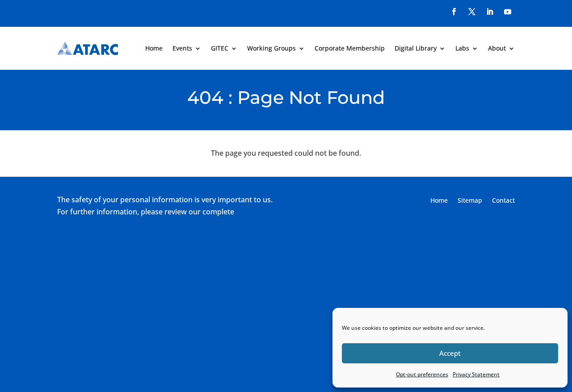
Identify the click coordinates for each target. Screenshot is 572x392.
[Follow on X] (472, 11)
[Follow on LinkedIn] (490, 11)
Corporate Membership (350, 48)
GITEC (219, 48)
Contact (503, 201)
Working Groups (271, 48)
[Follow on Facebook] (454, 11)
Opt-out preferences (422, 374)
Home (154, 48)
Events (182, 48)
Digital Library (416, 48)
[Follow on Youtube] (507, 11)
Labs (462, 48)
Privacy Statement (476, 374)
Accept (450, 353)
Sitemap (470, 201)
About (497, 48)
